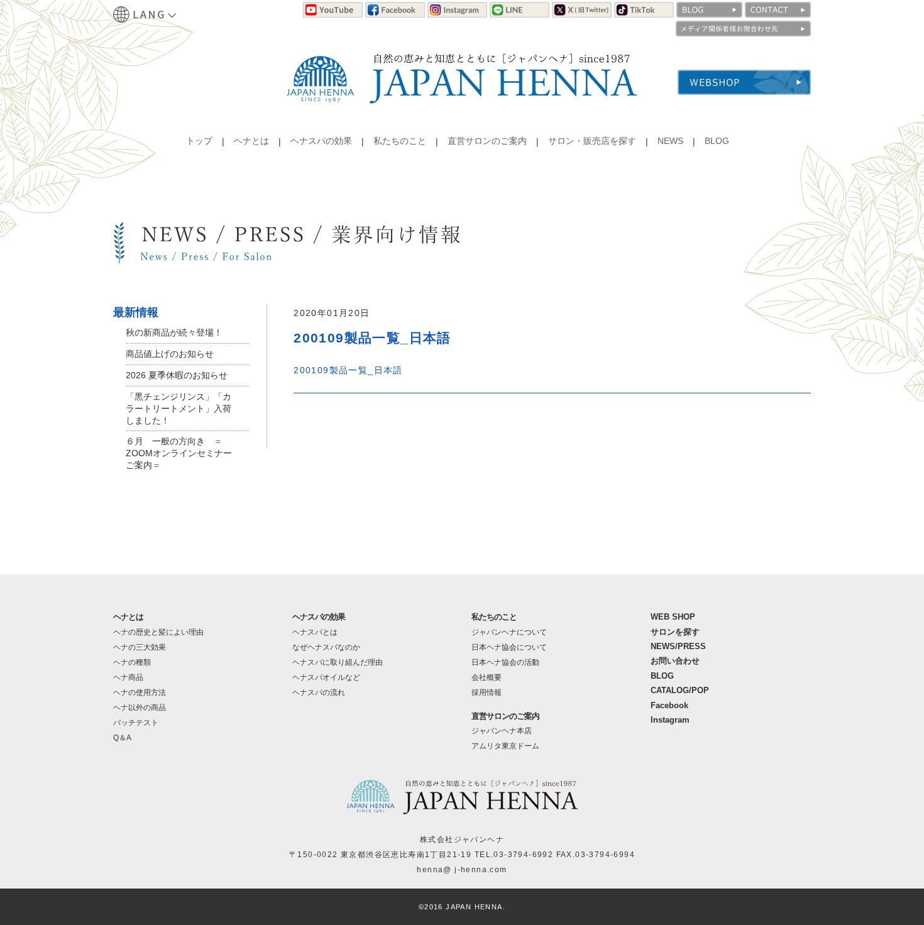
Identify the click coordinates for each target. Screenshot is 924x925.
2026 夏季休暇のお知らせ (177, 375)
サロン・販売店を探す (592, 141)
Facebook (669, 705)
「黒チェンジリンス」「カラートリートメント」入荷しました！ (178, 408)
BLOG (717, 141)
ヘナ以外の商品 (139, 707)
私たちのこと (399, 141)
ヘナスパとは (315, 632)
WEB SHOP (673, 616)
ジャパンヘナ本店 (501, 730)
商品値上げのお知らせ (170, 354)
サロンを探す (675, 632)
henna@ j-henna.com (462, 869)
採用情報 (486, 692)
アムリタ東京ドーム (505, 746)
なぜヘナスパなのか (326, 647)
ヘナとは (251, 141)
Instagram (670, 720)
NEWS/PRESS (678, 646)
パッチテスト (135, 722)
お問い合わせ (675, 660)
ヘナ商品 (128, 677)
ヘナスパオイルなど (326, 677)
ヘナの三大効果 (139, 647)
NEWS (670, 141)
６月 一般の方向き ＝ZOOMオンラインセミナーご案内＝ (179, 453)
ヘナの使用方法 (139, 692)
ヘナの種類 (132, 662)
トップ (199, 141)
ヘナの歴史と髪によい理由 (158, 632)
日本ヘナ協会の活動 (505, 662)
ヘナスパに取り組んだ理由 (337, 662)
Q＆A (122, 737)
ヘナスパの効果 (321, 141)
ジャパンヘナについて (509, 632)
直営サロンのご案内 (487, 141)
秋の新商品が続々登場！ (174, 332)
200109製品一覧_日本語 (348, 370)
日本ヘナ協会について (509, 647)
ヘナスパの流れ (318, 692)
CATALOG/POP (680, 690)
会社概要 (486, 677)
